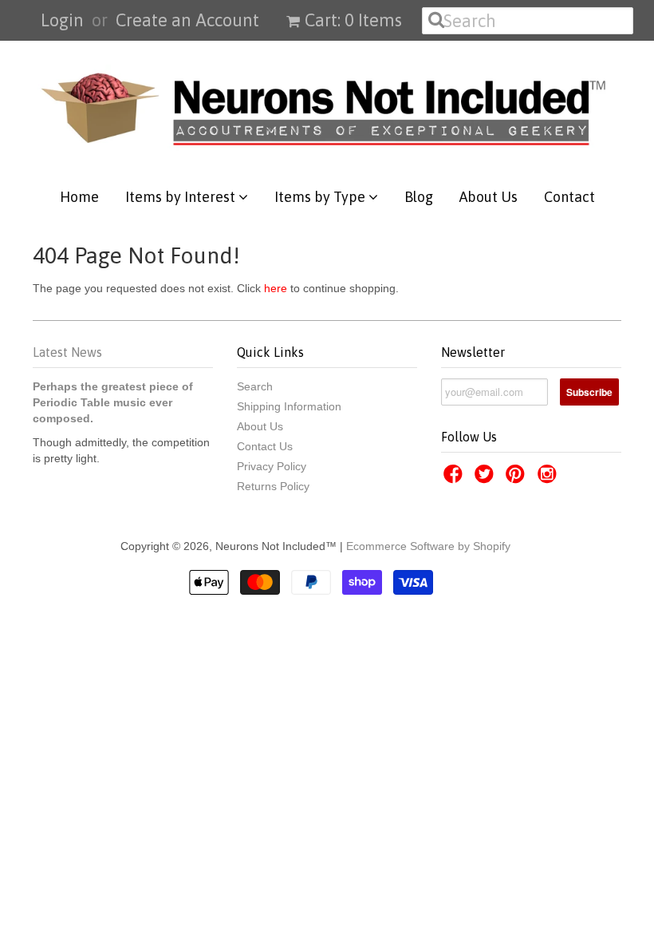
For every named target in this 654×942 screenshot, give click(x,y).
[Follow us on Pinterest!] (518, 479)
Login (62, 20)
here (275, 288)
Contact (569, 196)
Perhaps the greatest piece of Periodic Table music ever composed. (113, 402)
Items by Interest (181, 196)
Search (255, 386)
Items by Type (321, 196)
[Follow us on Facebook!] (455, 479)
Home (79, 196)
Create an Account (187, 20)
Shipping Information (289, 406)
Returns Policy (273, 486)
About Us (488, 196)
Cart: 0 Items (353, 20)
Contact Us (265, 446)
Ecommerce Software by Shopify (428, 546)
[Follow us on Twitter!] (486, 479)
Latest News (67, 352)
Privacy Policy (271, 466)
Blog (418, 196)
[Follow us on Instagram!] (549, 479)
